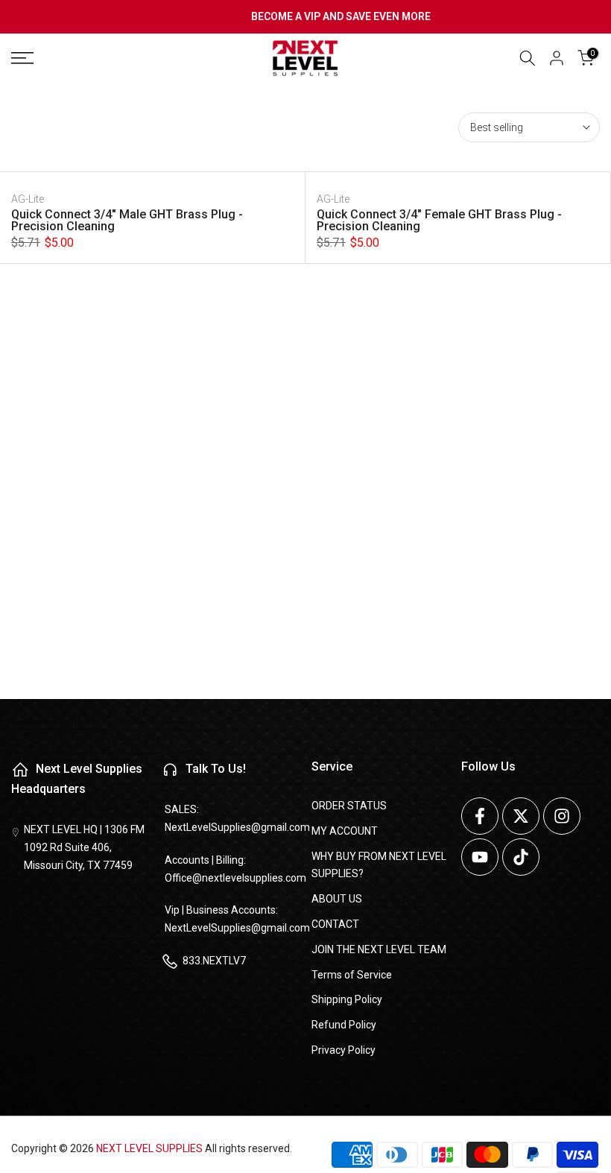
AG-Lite (27, 199)
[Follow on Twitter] (520, 816)
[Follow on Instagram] (561, 816)
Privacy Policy (343, 1050)
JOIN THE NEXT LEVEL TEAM (378, 949)
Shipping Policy (346, 999)
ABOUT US (336, 899)
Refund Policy (343, 1025)
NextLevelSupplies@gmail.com (237, 827)
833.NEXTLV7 (214, 961)
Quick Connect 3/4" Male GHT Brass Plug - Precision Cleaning (127, 220)
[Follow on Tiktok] (520, 857)
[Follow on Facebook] (479, 816)
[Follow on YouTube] (479, 857)
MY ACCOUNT (344, 831)
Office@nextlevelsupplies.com (235, 878)
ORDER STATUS (349, 806)
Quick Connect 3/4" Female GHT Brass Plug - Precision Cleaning (439, 220)
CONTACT (335, 924)
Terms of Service (351, 975)
